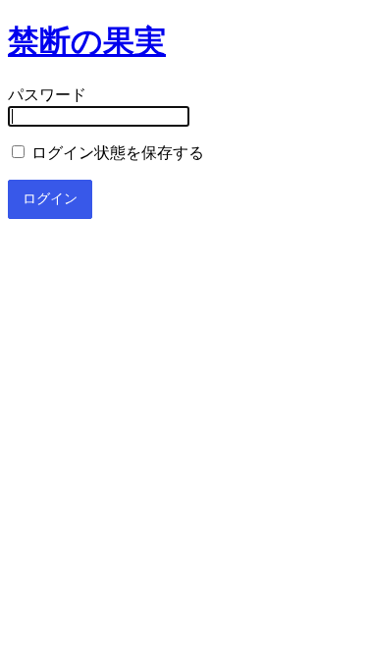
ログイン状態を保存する (115, 152)
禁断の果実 (87, 41)
